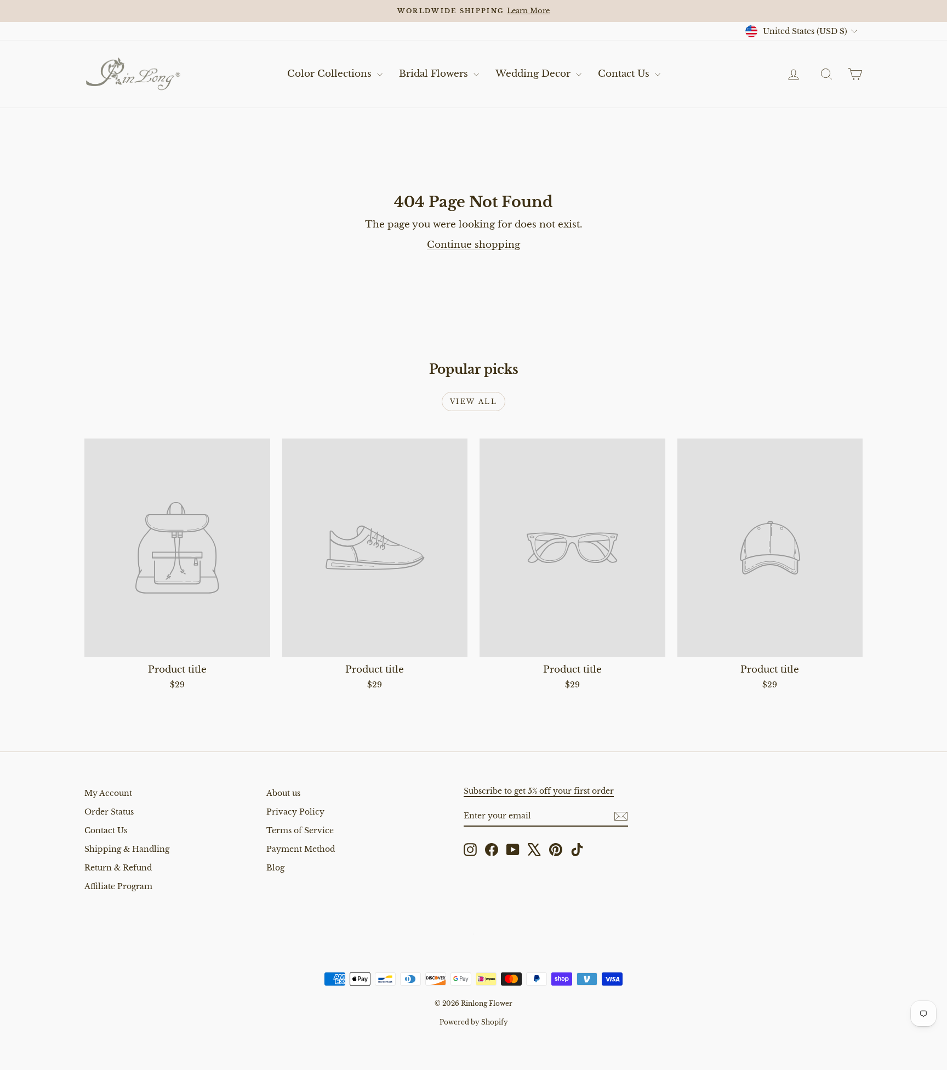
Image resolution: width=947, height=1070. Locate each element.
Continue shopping (473, 245)
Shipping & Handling (126, 849)
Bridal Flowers (435, 73)
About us (283, 793)
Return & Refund (118, 868)
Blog (275, 868)
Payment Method (300, 849)
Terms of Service (300, 830)
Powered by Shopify (474, 1022)
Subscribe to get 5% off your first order (539, 791)
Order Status (109, 812)
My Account (108, 793)
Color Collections (330, 73)
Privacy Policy (295, 812)
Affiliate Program (118, 886)
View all (473, 401)
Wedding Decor (534, 73)
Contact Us (625, 73)
